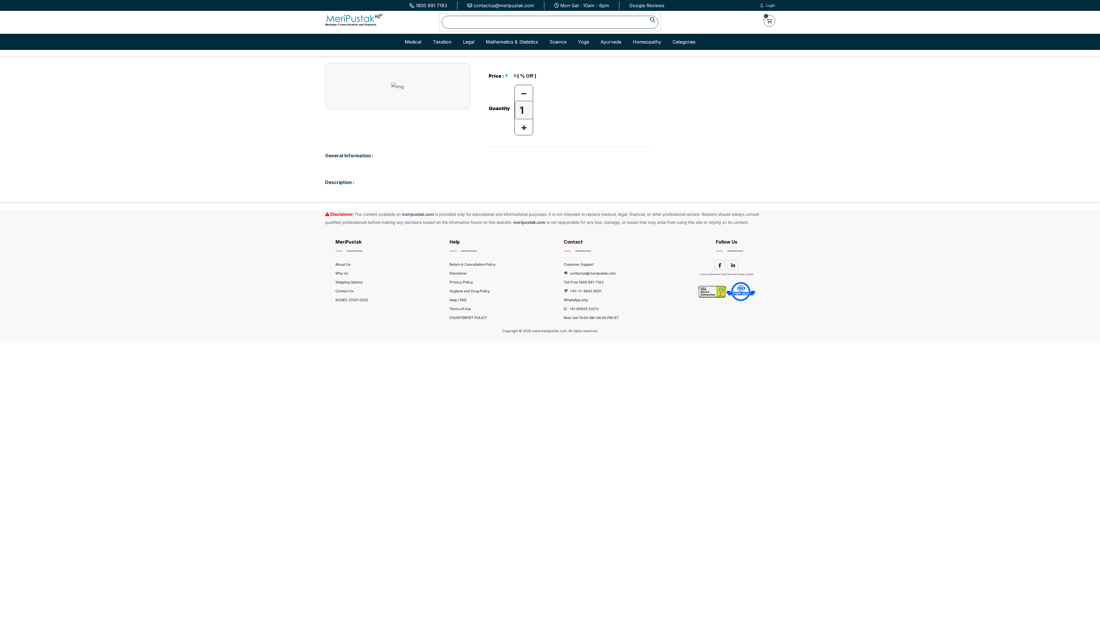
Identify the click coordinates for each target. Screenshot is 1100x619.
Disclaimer (458, 273)
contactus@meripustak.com (504, 5)
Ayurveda (610, 42)
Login (770, 5)
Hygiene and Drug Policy (469, 291)
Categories (684, 42)
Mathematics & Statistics (512, 42)
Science (558, 42)
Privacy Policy (461, 282)
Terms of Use (460, 309)
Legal (468, 42)
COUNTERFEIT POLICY (468, 318)
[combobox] (550, 22)
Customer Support (579, 264)
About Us (342, 264)
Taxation (442, 42)
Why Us (341, 273)
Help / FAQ (457, 300)
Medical (413, 42)
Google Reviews (646, 5)
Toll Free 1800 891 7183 (584, 282)
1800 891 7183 (431, 5)
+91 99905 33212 (583, 309)
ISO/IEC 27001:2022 (351, 300)
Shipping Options (349, 282)
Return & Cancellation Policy (472, 264)
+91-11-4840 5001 (585, 291)
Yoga (583, 42)
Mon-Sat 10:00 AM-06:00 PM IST (591, 318)
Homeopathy (647, 42)
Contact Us (344, 291)
